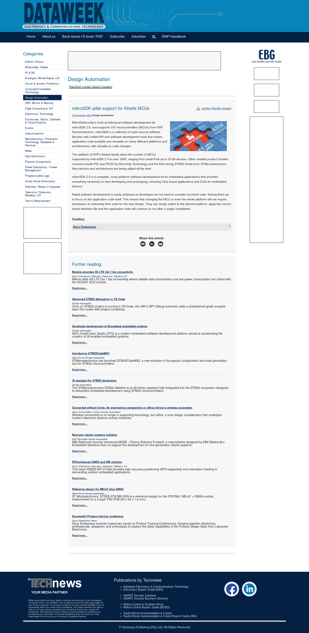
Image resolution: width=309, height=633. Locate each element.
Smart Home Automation (40, 181)
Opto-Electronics (35, 156)
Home (31, 36)
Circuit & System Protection (42, 83)
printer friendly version (216, 108)
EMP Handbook (174, 36)
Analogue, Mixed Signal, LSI (42, 78)
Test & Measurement (37, 201)
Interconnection (34, 133)
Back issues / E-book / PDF (82, 36)
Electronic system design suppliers (90, 87)
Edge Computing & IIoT (39, 108)
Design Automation (36, 98)
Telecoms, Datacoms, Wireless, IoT (38, 193)
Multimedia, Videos (36, 67)
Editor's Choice (34, 62)
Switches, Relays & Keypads (43, 187)
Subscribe (117, 36)
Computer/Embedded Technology (38, 90)
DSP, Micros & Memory (39, 103)
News (28, 151)
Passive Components (38, 162)
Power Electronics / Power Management (41, 168)
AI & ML (30, 72)
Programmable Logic (37, 176)
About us (48, 36)
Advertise (139, 36)
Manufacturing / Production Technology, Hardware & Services (41, 142)
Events (29, 128)
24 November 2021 (82, 115)
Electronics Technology (39, 114)
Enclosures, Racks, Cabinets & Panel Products (43, 120)
